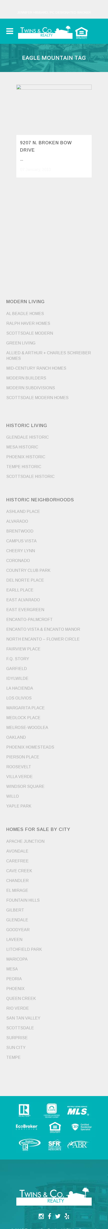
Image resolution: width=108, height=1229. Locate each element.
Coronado (18, 560)
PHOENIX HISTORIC (25, 457)
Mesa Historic (22, 447)
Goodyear (18, 930)
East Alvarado (23, 600)
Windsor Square (25, 786)
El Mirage (17, 890)
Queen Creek (21, 998)
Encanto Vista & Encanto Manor (43, 629)
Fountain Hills (23, 900)
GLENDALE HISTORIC (27, 437)
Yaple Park (18, 806)
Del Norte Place (25, 580)
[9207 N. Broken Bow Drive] (54, 110)
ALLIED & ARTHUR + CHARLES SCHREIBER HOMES (48, 356)
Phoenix (15, 989)
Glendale (17, 920)
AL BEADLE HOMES (25, 313)
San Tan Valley (23, 1018)
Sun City (16, 1047)
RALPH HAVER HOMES (28, 323)
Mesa (12, 969)
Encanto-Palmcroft (29, 619)
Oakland (16, 737)
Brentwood (19, 531)
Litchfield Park (24, 949)
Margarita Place (25, 708)
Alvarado (17, 521)
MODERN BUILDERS (26, 378)
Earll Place (19, 590)
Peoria (14, 979)
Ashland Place (23, 511)
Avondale (17, 851)
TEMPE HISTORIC (23, 467)
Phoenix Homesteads (30, 747)
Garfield (16, 668)
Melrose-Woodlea (27, 727)
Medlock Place (23, 718)
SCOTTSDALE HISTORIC (30, 476)
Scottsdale (20, 1028)
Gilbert (15, 910)
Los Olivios (19, 698)
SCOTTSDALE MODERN (29, 333)
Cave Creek (19, 871)
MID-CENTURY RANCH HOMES (36, 368)
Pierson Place (22, 757)
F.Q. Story (17, 659)
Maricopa (17, 959)
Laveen (14, 939)
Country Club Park (28, 570)
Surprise (17, 1038)
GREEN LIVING (20, 343)
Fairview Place (23, 649)
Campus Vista (21, 541)
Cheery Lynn (20, 551)
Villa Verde (19, 777)
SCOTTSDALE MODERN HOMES (37, 398)
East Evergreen (25, 610)
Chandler (17, 881)
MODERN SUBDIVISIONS (30, 388)
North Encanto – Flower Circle (43, 639)
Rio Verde (17, 1008)
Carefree (17, 861)
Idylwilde (17, 678)
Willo (12, 796)
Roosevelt (18, 767)
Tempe (13, 1057)
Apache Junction (25, 841)
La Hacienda (19, 688)
